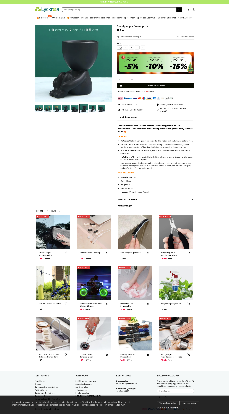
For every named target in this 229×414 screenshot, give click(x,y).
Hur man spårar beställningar (47, 387)
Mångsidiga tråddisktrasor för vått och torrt (171, 357)
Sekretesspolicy (81, 390)
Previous (26, 110)
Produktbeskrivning (127, 117)
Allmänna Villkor (81, 387)
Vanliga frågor (124, 205)
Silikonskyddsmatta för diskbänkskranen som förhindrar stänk (49, 357)
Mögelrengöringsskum (171, 303)
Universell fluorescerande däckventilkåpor (91, 304)
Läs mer (121, 405)
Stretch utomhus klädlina (50, 303)
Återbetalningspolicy (84, 384)
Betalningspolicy (82, 393)
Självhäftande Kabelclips (90, 252)
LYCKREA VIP (121, 91)
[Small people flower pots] (74, 63)
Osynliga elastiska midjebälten (128, 355)
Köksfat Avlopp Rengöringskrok (86, 355)
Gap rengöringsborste (130, 252)
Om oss (38, 384)
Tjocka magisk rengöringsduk (45, 253)
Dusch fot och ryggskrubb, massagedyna (126, 306)
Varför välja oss (41, 390)
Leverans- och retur (127, 199)
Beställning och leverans (85, 381)
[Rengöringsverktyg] (179, 9)
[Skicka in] (191, 391)
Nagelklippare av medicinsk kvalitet (169, 253)
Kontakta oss (40, 381)
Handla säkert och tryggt (45, 393)
